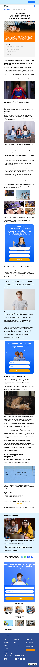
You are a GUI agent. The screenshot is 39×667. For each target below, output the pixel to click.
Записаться (19, 598)
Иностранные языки (29, 646)
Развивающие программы (30, 647)
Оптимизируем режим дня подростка (13, 52)
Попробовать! (19, 259)
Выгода (15, 642)
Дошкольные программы (30, 645)
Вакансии (5, 646)
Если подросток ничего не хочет (12, 49)
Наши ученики (6, 642)
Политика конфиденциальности (19, 646)
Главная (5, 9)
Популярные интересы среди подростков (14, 48)
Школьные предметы (29, 643)
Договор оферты (16, 645)
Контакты (5, 649)
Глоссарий (15, 643)
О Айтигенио (6, 648)
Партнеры (5, 645)
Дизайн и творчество (29, 642)
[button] (30, 9)
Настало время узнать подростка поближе (14, 46)
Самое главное (9, 54)
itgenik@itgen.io (7, 655)
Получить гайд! (19, 370)
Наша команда (6, 643)
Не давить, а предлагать (11, 51)
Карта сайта (6, 651)
